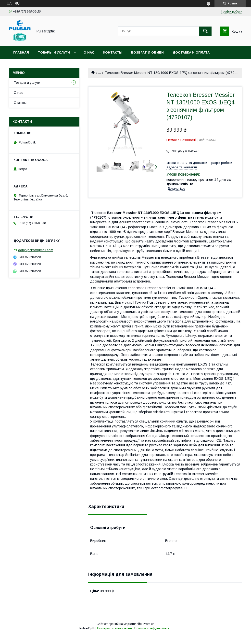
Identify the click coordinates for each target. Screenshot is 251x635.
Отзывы (20, 103)
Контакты (112, 52)
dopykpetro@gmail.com (35, 250)
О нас (89, 52)
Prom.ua (148, 624)
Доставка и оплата (191, 52)
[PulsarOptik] (20, 40)
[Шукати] (205, 31)
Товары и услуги (54, 52)
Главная (21, 52)
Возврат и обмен (147, 52)
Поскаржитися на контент (114, 628)
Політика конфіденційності (153, 628)
